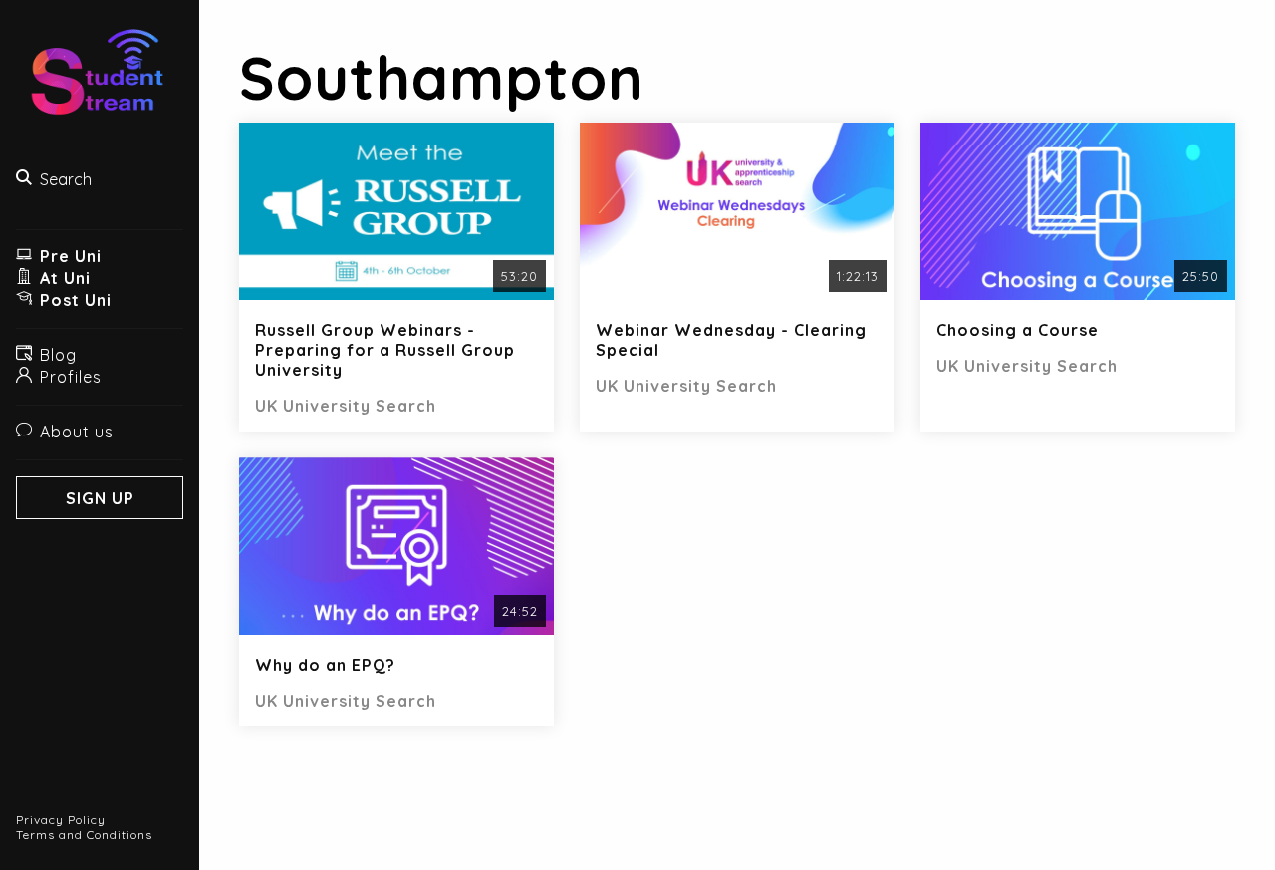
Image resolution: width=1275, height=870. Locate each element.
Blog (58, 355)
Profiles (71, 377)
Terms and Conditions (84, 834)
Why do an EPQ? (325, 665)
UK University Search (345, 406)
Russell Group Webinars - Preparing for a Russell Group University (385, 350)
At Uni (65, 278)
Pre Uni (71, 256)
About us (77, 431)
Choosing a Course (1017, 330)
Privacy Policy (61, 819)
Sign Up (100, 498)
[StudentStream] (99, 80)
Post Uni (76, 300)
